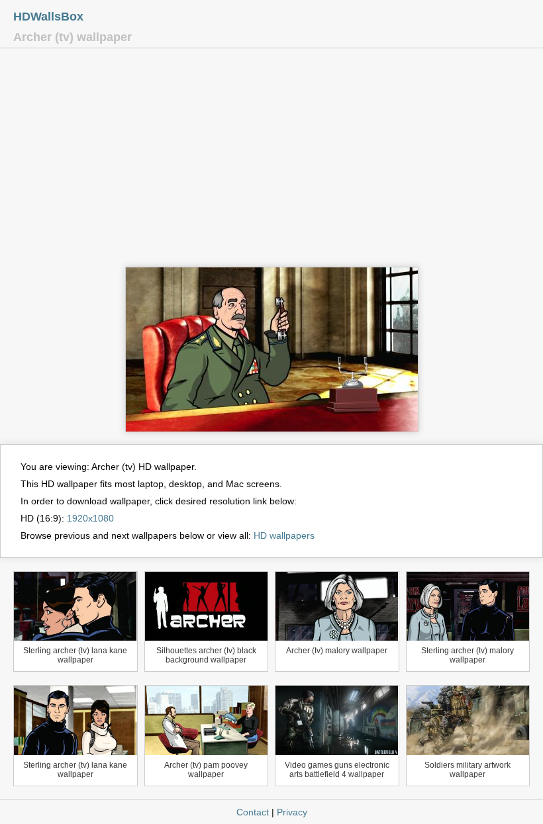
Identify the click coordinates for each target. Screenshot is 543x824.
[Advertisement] (271, 160)
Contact (252, 812)
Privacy (292, 812)
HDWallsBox (48, 16)
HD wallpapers (284, 535)
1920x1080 (90, 518)
